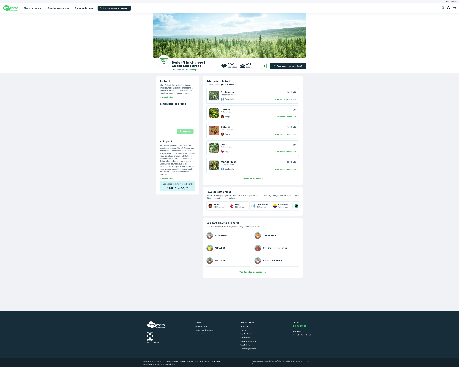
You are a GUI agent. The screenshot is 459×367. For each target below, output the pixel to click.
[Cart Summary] (454, 8)
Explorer (187, 131)
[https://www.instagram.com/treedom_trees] (298, 326)
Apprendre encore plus (285, 99)
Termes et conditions (186, 361)
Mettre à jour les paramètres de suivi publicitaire (159, 364)
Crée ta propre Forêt (201, 334)
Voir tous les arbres (253, 179)
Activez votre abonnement (204, 330)
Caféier (225, 109)
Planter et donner (201, 326)
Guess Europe (191, 70)
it (294, 335)
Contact (243, 330)
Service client (244, 326)
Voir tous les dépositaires (252, 272)
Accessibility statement (248, 349)
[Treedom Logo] (11, 8)
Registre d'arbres (246, 334)
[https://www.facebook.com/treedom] (294, 326)
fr (306, 335)
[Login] (443, 8)
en (298, 335)
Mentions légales (172, 361)
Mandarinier (228, 161)
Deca (224, 144)
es (310, 335)
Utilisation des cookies (248, 341)
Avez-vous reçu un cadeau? (115, 8)
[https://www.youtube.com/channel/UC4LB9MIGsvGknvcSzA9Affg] (301, 326)
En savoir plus (166, 97)
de (302, 335)
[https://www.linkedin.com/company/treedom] (304, 326)
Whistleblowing (245, 345)
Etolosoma (228, 92)
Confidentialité (245, 337)
